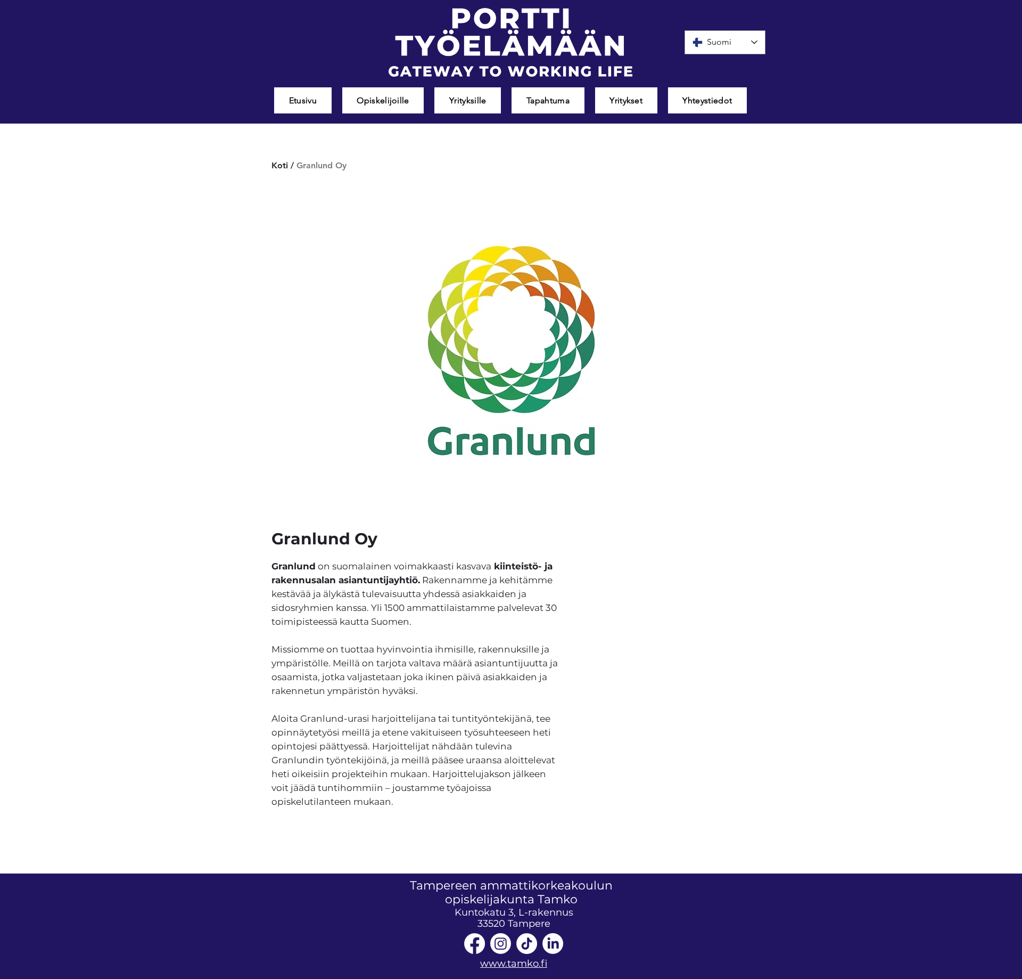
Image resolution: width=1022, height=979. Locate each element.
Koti (279, 165)
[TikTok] (526, 943)
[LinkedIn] (552, 943)
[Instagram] (500, 943)
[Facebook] (474, 943)
